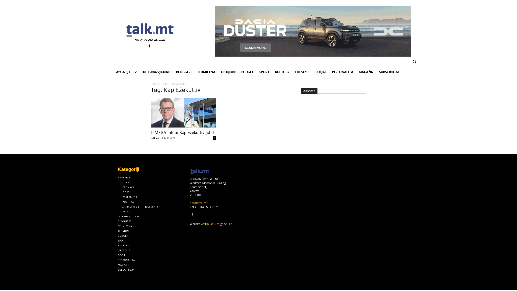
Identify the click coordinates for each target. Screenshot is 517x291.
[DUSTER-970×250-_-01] (312, 31)
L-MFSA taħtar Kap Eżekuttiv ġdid (182, 132)
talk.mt (155, 137)
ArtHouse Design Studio (216, 224)
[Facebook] (149, 46)
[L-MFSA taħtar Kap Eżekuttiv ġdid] (183, 113)
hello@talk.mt (199, 203)
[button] (414, 61)
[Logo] (150, 30)
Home (154, 83)
